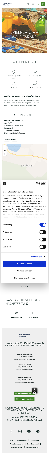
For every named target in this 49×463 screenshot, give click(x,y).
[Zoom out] (5, 150)
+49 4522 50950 (35, 87)
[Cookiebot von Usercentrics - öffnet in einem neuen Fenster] (35, 183)
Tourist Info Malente (24, 354)
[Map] (24, 168)
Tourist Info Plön (24, 364)
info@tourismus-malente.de (24, 359)
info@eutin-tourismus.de (24, 382)
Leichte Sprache (32, 447)
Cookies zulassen (24, 264)
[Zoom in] (5, 147)
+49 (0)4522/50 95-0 (24, 367)
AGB (11, 440)
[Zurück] (22, 286)
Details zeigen (36, 257)
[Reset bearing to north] (5, 154)
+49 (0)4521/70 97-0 (24, 380)
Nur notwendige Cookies (24, 278)
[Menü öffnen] (33, 4)
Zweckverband (33, 444)
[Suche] (28, 4)
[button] (38, 4)
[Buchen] (43, 4)
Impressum (35, 440)
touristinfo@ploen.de (17, 133)
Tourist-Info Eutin (24, 377)
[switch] (42, 232)
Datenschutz (22, 440)
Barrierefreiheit (16, 447)
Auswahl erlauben (24, 271)
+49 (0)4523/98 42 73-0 (24, 357)
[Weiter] (27, 286)
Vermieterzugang (16, 444)
